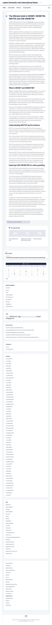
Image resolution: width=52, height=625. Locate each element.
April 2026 (9, 368)
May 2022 (9, 471)
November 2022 (10, 456)
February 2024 (10, 420)
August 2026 (9, 358)
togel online (31, 316)
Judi (8, 346)
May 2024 (9, 413)
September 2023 (10, 432)
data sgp (7, 509)
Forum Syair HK (27, 7)
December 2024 (10, 397)
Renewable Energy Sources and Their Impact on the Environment (20, 330)
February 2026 (10, 373)
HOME (4, 7)
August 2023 (9, 435)
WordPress (25, 621)
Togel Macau (8, 304)
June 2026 (9, 363)
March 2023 (9, 447)
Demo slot (8, 514)
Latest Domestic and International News (20, 2)
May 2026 (9, 365)
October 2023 (9, 430)
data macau (8, 565)
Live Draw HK (11, 7)
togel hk (7, 600)
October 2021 (9, 487)
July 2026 (9, 361)
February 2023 (10, 449)
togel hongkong (25, 316)
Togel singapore (9, 507)
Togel (7, 292)
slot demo (8, 287)
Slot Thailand (8, 299)
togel (22, 316)
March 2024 (9, 418)
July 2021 (9, 495)
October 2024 (9, 401)
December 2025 (10, 377)
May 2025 (9, 385)
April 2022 (9, 473)
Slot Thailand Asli (9, 297)
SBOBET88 (30, 22)
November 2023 (10, 428)
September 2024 (10, 404)
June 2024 (9, 411)
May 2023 (9, 442)
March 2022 (9, 476)
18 (14, 273)
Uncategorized (25, 222)
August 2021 (9, 492)
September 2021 (10, 490)
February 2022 (10, 478)
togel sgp (34, 316)
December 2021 (10, 483)
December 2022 (10, 454)
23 (43, 273)
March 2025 (9, 389)
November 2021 (10, 485)
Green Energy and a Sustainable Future (15, 327)
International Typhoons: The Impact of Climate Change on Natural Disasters (23, 337)
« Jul (7, 278)
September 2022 (10, 461)
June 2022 (9, 468)
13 (26, 271)
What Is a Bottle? (37, 238)
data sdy (7, 518)
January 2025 (9, 394)
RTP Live (19, 7)
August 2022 (9, 464)
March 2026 (9, 370)
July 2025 (9, 380)
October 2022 (9, 459)
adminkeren (19, 222)
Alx (32, 621)
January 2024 (9, 423)
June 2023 (9, 440)
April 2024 (9, 416)
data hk (7, 290)
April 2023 (9, 444)
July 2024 (9, 409)
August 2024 (9, 406)
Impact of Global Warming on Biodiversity (15, 332)
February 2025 (10, 392)
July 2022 (9, 466)
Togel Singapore (9, 294)
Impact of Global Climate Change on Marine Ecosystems (19, 334)
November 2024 (10, 399)
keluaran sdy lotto (9, 591)
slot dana (8, 301)
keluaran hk (8, 316)
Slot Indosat (8, 527)
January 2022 (9, 480)
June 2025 (9, 382)
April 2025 (9, 387)
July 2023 (9, 437)
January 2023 (9, 452)
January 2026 (9, 375)
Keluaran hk (8, 504)
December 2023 (10, 425)
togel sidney (8, 605)
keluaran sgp (15, 316)
